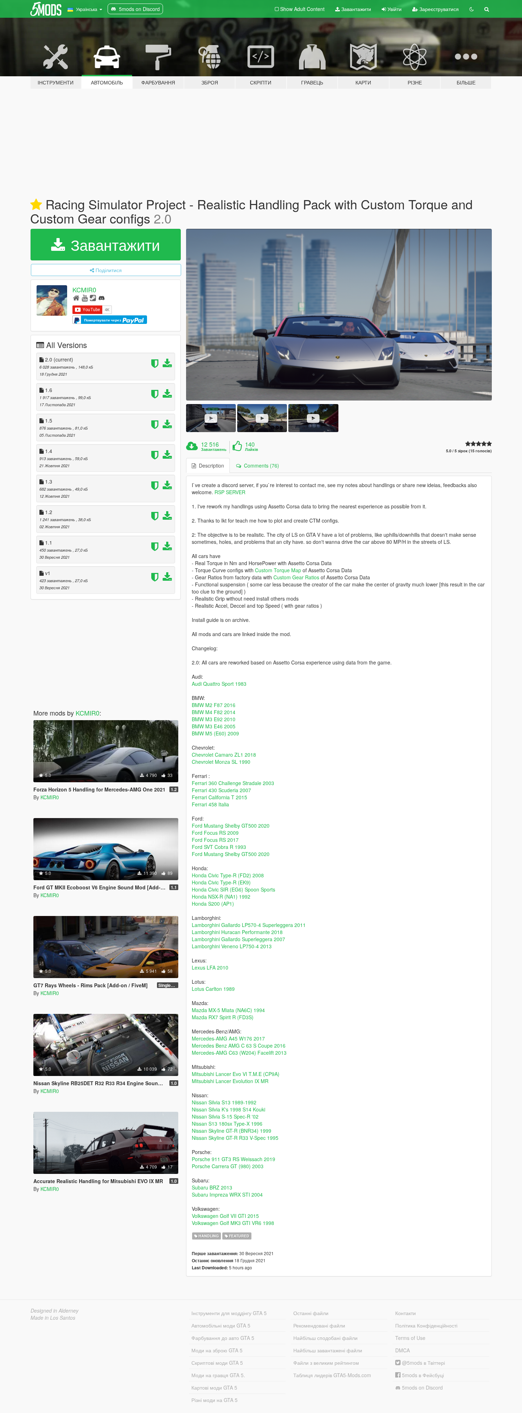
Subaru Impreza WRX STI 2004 (227, 1194)
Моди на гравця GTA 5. (218, 1375)
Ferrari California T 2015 (219, 797)
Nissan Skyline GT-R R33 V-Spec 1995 (235, 1137)
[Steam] (92, 297)
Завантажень (214, 449)
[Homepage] (76, 297)
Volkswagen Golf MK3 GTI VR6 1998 (233, 1222)
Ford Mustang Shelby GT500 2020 (231, 825)
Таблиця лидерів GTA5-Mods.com (332, 1375)
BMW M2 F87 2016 (213, 704)
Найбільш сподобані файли (325, 1337)
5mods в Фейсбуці (422, 1375)
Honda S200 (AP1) (213, 903)
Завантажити (355, 8)
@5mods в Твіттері (423, 1362)
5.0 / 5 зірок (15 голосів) (469, 451)
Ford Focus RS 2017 (215, 839)
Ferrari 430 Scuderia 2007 (221, 790)
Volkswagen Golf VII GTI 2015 (225, 1215)
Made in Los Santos (53, 1317)
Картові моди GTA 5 (214, 1387)
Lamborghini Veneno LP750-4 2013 (232, 946)
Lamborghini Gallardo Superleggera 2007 (238, 939)
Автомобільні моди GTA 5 (220, 1325)
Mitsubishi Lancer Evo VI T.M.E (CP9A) (235, 1073)
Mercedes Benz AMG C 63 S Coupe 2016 (239, 1045)
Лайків (251, 449)
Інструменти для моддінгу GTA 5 (229, 1313)
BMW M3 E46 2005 (213, 726)
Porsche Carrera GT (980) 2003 (227, 1166)
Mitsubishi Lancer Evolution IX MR (230, 1080)
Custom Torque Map (278, 570)
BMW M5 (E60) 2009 (215, 733)
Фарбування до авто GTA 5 (222, 1337)
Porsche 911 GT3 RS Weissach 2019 (233, 1159)
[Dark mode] (471, 9)
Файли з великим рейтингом (326, 1362)
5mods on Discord (422, 1387)
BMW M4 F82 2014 (213, 712)
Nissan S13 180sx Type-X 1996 (227, 1123)
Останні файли (310, 1313)
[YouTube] (84, 297)
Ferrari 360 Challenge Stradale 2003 (233, 782)
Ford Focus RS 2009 (215, 832)
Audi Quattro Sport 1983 (219, 683)
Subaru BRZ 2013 (212, 1187)
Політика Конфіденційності (426, 1325)
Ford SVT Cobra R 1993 (219, 846)
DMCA (402, 1350)
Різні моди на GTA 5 (214, 1399)
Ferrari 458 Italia (210, 804)
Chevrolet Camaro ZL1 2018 (224, 754)
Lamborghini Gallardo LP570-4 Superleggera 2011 (249, 924)
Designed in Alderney (54, 1310)
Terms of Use (410, 1337)
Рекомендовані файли (319, 1325)
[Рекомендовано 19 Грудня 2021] (36, 204)
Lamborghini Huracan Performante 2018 (237, 931)
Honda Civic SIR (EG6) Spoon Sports (233, 889)
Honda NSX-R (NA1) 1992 (221, 896)
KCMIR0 (84, 289)
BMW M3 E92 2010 (213, 719)
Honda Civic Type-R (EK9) (221, 882)
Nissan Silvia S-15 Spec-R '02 (225, 1116)
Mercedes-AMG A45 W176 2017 (228, 1038)
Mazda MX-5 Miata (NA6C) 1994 (228, 1010)
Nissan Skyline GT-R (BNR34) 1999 (231, 1130)
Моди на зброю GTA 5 (217, 1350)
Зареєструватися (438, 8)
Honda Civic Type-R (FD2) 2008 (228, 875)
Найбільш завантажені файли (327, 1350)
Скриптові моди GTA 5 (217, 1362)
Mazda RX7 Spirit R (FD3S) (223, 1017)
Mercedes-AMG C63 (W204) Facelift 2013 (239, 1052)
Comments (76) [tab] (260, 465)
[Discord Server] (101, 297)
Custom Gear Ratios (296, 577)
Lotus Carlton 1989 (213, 988)
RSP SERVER (229, 492)
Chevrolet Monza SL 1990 (221, 761)
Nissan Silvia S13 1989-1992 (224, 1102)
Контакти (405, 1313)
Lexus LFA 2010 (210, 967)
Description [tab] (210, 465)
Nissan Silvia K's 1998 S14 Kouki (228, 1109)
